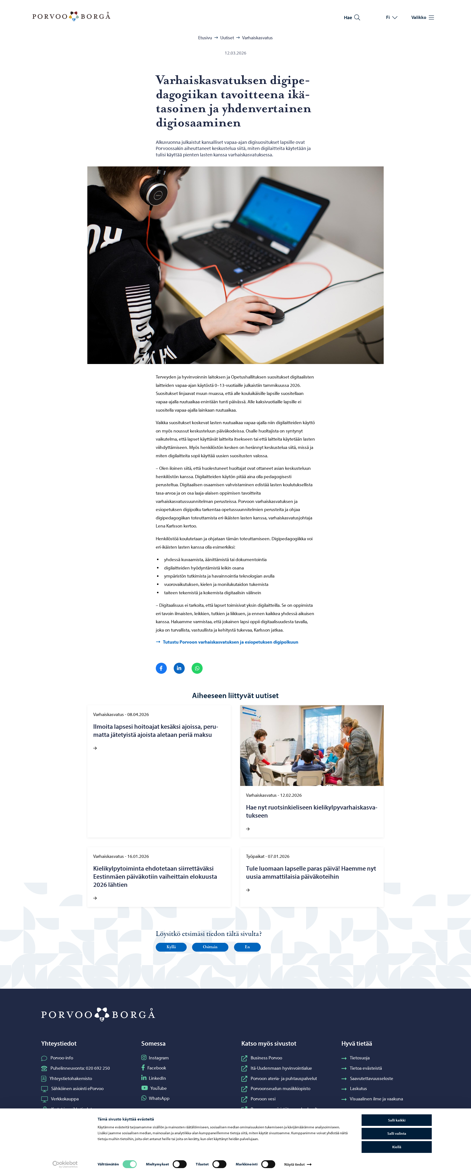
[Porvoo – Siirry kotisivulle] (71, 16)
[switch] (180, 1164)
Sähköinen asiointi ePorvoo (77, 1088)
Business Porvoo (266, 1058)
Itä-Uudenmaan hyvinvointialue (281, 1068)
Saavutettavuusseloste (371, 1078)
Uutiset (227, 37)
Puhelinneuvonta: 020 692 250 (80, 1068)
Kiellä (396, 1147)
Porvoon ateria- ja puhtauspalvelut (284, 1078)
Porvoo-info (62, 1058)
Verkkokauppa (65, 1099)
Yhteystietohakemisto (71, 1078)
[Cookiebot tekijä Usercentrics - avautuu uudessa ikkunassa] (65, 1164)
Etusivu (205, 37)
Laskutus (358, 1088)
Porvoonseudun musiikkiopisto (280, 1088)
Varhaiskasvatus (257, 37)
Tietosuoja (360, 1058)
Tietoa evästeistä (366, 1068)
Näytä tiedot (294, 1164)
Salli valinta (396, 1133)
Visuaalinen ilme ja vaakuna (376, 1099)
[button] (171, 947)
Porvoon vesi (263, 1099)
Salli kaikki (397, 1120)
